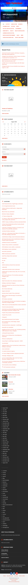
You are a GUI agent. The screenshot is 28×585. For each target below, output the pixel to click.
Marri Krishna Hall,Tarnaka (7, 288)
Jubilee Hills (4, 267)
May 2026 (4, 413)
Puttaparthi (4, 317)
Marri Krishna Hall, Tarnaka (14, 374)
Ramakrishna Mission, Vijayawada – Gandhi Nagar (12, 325)
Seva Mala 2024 (6, 518)
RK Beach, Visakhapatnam (7, 338)
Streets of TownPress (7, 108)
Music (18, 35)
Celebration (5, 484)
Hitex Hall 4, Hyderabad (6, 251)
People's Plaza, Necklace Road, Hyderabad (11, 312)
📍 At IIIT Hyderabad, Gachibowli (8, 367)
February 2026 (5, 419)
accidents (5, 470)
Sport (4, 521)
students (4, 523)
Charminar (10, 389)
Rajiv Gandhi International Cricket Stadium (10, 319)
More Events (4, 138)
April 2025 (5, 438)
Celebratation (6, 26)
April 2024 (5, 455)
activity (8, 24)
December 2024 (6, 445)
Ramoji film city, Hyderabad (7, 327)
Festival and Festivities (8, 28)
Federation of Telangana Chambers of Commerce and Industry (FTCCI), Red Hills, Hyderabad (13, 228)
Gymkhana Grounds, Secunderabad (9, 242)
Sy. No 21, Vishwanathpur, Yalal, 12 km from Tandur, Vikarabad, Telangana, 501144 (12, 358)
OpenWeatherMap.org (13, 84)
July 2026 (4, 409)
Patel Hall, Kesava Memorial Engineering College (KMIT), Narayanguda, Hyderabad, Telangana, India (13, 310)
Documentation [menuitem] (10, 575)
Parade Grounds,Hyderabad (7, 307)
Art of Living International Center (8, 206)
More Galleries (5, 113)
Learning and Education (8, 33)
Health (11, 30)
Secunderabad (5, 343)
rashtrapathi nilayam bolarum (8, 333)
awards (4, 476)
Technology (5, 525)
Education (5, 489)
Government (18, 28)
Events (7, 17)
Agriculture (14, 24)
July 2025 (4, 432)
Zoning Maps (4, 553)
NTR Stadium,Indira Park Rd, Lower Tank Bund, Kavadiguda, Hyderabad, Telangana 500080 (14, 302)
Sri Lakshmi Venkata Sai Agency (8, 351)
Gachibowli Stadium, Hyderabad (8, 231)
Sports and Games (19, 37)
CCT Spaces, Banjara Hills (7, 216)
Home (4, 17)
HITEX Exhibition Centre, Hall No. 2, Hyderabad (11, 247)
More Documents (5, 557)
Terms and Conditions (14, 579)
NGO (4, 508)
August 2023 (5, 462)
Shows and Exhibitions (8, 37)
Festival (4, 495)
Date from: (4, 146)
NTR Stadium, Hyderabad (7, 299)
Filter (4, 157)
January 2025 (5, 443)
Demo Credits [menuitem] (22, 575)
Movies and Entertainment (9, 35)
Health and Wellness (20, 30)
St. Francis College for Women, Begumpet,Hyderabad (13, 353)
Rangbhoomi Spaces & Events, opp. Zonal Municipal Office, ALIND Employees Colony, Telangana (14, 330)
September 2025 (6, 428)
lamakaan (4, 278)
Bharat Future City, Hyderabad (8, 211)
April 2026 (5, 415)
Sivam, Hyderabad (5, 349)
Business (20, 24)
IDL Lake (3, 260)
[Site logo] (14, 4)
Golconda (10, 382)
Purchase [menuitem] (16, 575)
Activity (4, 472)
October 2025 (5, 426)
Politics (4, 510)
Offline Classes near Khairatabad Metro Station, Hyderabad (14, 304)
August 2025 (5, 430)
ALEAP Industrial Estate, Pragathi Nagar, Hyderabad (12, 203)
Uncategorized (6, 527)
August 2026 (5, 408)
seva (4, 516)
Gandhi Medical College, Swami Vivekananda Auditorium (13, 236)
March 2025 (5, 440)
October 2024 (5, 447)
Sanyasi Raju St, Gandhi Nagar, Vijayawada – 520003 (12, 341)
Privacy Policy (14, 580)
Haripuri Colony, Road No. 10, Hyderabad (10, 244)
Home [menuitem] (4, 575)
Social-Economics (6, 519)
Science (4, 514)
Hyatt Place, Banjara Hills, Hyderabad (9, 256)
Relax (4, 512)
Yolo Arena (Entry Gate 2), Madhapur (9, 364)
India (3, 262)
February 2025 (5, 442)
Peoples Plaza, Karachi (6, 314)
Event (17, 26)
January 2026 (5, 421)
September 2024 (6, 449)
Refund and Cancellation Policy (14, 581)
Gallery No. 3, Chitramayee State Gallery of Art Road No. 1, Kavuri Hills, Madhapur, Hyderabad (13, 234)
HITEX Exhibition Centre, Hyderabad (9, 249)
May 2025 (4, 436)
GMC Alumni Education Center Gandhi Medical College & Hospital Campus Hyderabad (13, 239)
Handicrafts (6, 30)
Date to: (4, 151)
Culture (13, 26)
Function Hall (5, 497)
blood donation (6, 480)
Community (5, 485)
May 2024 (4, 453)
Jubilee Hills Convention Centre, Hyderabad (11, 269)
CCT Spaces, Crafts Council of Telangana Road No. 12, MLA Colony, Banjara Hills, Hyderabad (13, 219)
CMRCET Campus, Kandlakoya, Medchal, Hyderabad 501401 (14, 221)
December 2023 (6, 459)
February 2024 (5, 457)
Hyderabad (4, 258)
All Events (4, 160)
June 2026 (5, 411)
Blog (4, 478)
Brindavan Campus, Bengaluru (8, 214)
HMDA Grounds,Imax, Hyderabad (8, 253)
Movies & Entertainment (7, 504)
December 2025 (6, 423)
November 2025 (6, 425)
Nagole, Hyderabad (6, 291)
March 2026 (5, 417)
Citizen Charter (4, 550)
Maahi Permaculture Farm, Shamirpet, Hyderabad (12, 280)
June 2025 (5, 434)
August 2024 (5, 451)
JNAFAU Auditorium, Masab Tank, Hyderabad (11, 264)
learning (4, 502)
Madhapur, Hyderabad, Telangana (8, 283)
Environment (5, 491)
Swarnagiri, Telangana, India (7, 355)
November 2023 (6, 460)
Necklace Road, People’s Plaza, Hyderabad (11, 293)
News (22, 35)
